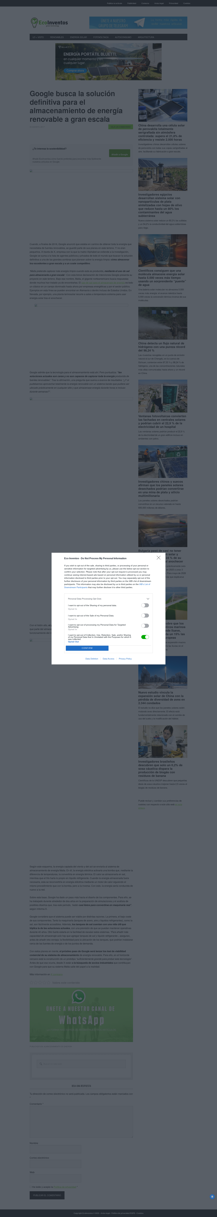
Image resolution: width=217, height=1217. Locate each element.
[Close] (159, 558)
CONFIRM (87, 648)
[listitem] (108, 598)
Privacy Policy (125, 659)
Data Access (108, 659)
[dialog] (108, 608)
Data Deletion (91, 659)
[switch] (145, 605)
